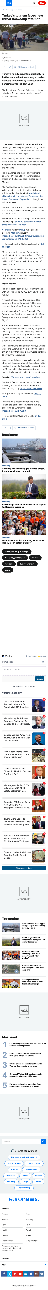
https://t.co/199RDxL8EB (14, 236)
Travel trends (31, 1169)
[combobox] (24, 1141)
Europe (5, 1214)
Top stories (10, 919)
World (28, 1214)
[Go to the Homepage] (9, 3)
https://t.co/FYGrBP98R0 (14, 411)
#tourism (15, 233)
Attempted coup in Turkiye (16, 552)
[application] (24, 37)
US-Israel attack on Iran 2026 (24, 1157)
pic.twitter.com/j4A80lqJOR (15, 239)
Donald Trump (34, 1163)
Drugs (25, 1182)
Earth (4, 1225)
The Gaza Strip (24, 1188)
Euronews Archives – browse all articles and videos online (11, 1248)
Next (28, 1225)
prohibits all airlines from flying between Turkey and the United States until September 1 (22, 196)
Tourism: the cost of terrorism (25, 377)
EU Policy (11, 1182)
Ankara (35, 558)
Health (4, 1230)
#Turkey (6, 229)
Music (25, 1175)
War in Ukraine (14, 1163)
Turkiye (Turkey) (27, 564)
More (4, 1265)
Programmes (7, 1241)
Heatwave (11, 1175)
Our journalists (32, 1241)
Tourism (9, 564)
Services (5, 1258)
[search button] (43, 1141)
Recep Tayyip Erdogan (15, 558)
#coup (22, 229)
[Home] (3, 10)
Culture (14, 1169)
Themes (5, 1208)
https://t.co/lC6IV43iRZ (31, 388)
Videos (28, 1235)
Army (7, 570)
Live (42, 3)
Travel (28, 1230)
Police (38, 1182)
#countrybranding (35, 236)
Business (9, 10)
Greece (38, 1175)
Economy (19, 10)
